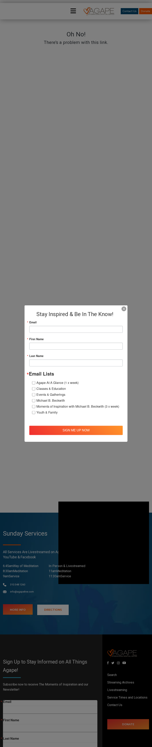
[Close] (124, 308)
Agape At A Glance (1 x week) (57, 382)
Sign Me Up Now (76, 430)
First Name (36, 338)
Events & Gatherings (50, 394)
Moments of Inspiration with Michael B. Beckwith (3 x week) (77, 406)
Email (33, 322)
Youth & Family (47, 412)
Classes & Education (51, 388)
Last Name (36, 355)
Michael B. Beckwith (50, 400)
